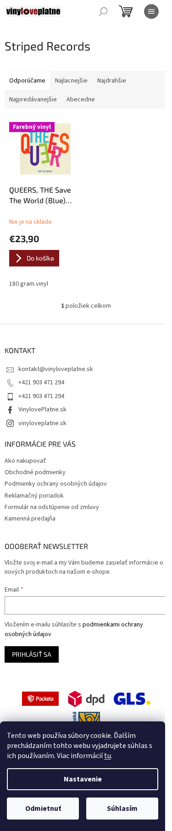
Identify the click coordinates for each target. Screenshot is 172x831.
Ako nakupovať (25, 460)
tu (107, 756)
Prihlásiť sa (31, 654)
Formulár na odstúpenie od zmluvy (52, 507)
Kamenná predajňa (30, 518)
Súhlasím (122, 808)
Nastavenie (83, 779)
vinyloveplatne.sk (42, 423)
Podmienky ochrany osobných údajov (56, 483)
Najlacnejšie (71, 80)
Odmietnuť (43, 808)
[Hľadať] (103, 11)
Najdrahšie (111, 80)
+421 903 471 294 (41, 382)
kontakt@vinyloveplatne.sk (55, 369)
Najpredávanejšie (33, 99)
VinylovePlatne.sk (42, 409)
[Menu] (151, 11)
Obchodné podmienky (35, 472)
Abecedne (81, 99)
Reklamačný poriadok (34, 495)
